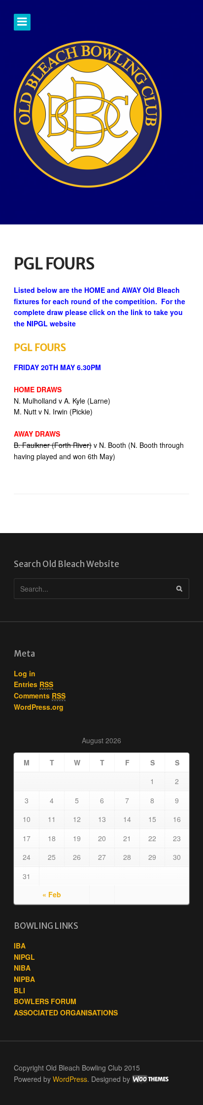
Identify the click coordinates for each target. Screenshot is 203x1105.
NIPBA (24, 979)
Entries (33, 684)
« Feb (51, 894)
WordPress (70, 1079)
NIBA (22, 968)
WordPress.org (39, 707)
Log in (24, 673)
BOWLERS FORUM (45, 1001)
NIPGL (24, 957)
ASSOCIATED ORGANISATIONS (66, 1012)
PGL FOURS (40, 347)
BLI (19, 990)
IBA (20, 945)
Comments (40, 695)
